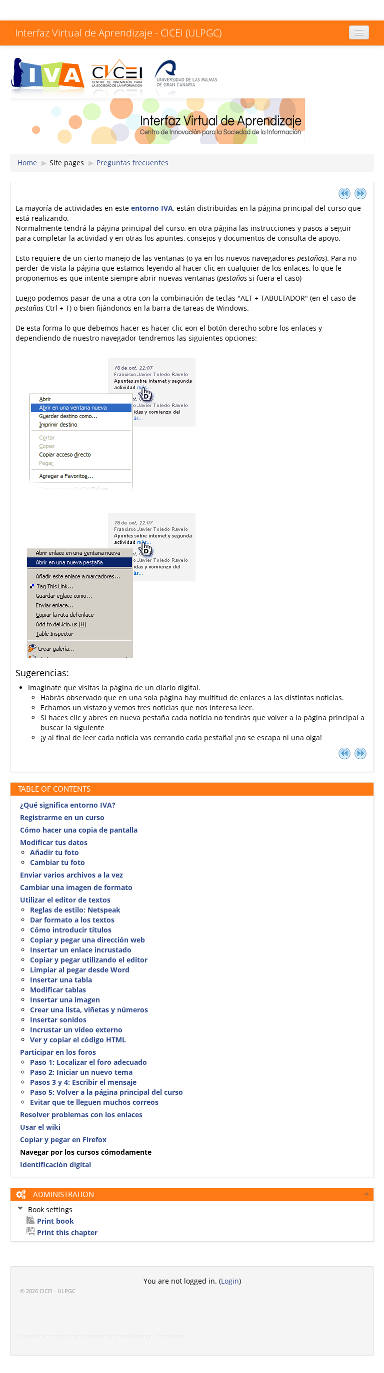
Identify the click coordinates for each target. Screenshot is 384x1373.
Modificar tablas (58, 989)
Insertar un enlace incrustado (81, 949)
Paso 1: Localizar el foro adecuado (88, 1062)
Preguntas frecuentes (132, 162)
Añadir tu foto (54, 852)
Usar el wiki (40, 1127)
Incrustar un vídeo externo (76, 1029)
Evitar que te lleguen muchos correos (94, 1102)
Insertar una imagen (65, 999)
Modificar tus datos (54, 842)
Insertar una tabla (61, 979)
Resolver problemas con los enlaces (81, 1114)
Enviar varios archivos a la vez (71, 875)
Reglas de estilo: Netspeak (75, 910)
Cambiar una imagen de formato (76, 887)
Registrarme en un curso (62, 817)
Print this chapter (67, 1232)
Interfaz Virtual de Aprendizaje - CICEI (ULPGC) (118, 32)
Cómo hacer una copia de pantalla (79, 830)
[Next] (360, 193)
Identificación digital (55, 1164)
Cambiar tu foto (57, 862)
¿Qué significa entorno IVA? (68, 805)
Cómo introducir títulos (71, 929)
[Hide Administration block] (367, 1194)
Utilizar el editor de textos (65, 900)
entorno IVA (152, 208)
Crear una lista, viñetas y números (89, 1009)
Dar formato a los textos (72, 919)
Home (27, 162)
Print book (55, 1221)
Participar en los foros (58, 1052)
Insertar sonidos (58, 1019)
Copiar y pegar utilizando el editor (89, 959)
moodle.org (171, 1336)
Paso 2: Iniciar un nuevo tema (81, 1072)
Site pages (67, 162)
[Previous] (344, 193)
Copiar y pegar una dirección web (87, 939)
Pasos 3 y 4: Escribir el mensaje (83, 1082)
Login (230, 1281)
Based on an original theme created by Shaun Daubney (86, 1336)
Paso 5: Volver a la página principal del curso (106, 1092)
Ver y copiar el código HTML (78, 1039)
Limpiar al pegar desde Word (80, 969)
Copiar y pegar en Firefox (63, 1139)
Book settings (50, 1209)
